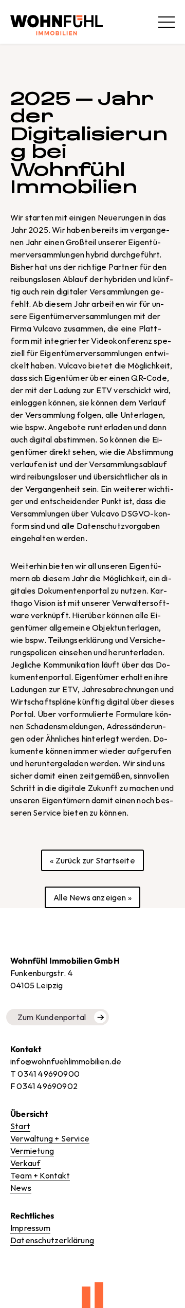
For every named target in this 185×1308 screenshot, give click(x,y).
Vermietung (32, 1151)
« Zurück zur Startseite (92, 860)
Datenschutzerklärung (52, 1240)
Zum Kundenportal (51, 1017)
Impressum (30, 1228)
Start (20, 1126)
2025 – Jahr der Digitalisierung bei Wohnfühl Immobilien (89, 142)
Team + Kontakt (40, 1175)
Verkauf (25, 1163)
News (20, 1188)
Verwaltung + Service (49, 1138)
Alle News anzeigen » (92, 897)
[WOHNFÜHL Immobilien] (56, 21)
